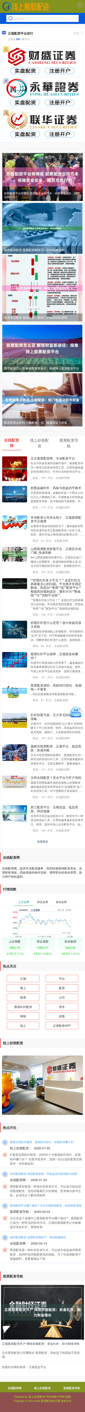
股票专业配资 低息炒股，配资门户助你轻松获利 (35, 317)
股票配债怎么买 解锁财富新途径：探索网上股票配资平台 (41, 368)
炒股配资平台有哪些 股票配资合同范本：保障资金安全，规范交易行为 (42, 195)
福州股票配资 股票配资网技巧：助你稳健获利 (34, 250)
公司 (62, 997)
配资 (62, 988)
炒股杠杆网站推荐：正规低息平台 (24, 1367)
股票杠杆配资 (23, 1007)
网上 (23, 988)
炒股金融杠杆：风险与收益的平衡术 (56, 488)
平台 (62, 978)
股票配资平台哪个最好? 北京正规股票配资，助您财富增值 (45, 1205)
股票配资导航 (71, 1388)
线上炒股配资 (42, 1388)
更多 (76, 33)
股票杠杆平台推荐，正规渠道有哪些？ (54, 656)
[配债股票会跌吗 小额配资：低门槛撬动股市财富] (42, 399)
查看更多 (42, 841)
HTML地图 (64, 1396)
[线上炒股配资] (25, 6)
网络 (23, 1016)
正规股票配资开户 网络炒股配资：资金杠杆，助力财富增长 (41, 1343)
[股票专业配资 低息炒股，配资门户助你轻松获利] (42, 288)
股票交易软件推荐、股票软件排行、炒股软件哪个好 (42, 1142)
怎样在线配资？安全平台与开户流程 (56, 777)
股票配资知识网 (50, 1401)
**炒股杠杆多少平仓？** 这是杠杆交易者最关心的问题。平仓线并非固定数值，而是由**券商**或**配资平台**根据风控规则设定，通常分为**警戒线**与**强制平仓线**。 (56, 587)
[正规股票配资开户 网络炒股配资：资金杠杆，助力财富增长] (42, 1312)
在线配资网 (15, 1388)
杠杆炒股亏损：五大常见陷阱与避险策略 (56, 717)
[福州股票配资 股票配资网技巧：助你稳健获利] (42, 228)
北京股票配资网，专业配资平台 (53, 458)
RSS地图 (51, 1396)
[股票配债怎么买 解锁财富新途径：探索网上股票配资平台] (42, 348)
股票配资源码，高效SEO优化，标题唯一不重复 (56, 687)
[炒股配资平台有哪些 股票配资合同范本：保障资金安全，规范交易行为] (42, 176)
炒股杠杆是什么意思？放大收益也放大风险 (56, 624)
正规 (23, 978)
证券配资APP (62, 1025)
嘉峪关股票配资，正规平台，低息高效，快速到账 (56, 748)
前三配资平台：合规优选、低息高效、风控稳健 (54, 809)
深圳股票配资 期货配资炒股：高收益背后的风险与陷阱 (43, 1174)
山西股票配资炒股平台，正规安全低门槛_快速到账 (56, 550)
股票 (23, 997)
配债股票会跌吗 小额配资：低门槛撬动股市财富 (35, 422)
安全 (62, 1007)
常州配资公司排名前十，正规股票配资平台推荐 (56, 519)
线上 (23, 1025)
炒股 (62, 1016)
